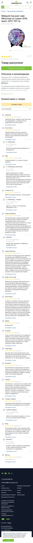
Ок (8, 540)
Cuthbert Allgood (15, 412)
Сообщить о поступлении (16, 68)
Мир (12, 169)
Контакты (3, 492)
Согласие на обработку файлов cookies (7, 506)
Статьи (19, 490)
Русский (3, 522)
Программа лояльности (7, 497)
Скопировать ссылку (10, 125)
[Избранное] (31, 2)
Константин (13, 144)
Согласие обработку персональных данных (7, 510)
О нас (2, 485)
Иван (12, 441)
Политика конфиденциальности (7, 514)
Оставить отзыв (16, 104)
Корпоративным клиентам (8, 494)
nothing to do (14, 201)
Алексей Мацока (15, 239)
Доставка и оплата (6, 490)
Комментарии (21, 494)
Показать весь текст (7, 93)
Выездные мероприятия (23, 485)
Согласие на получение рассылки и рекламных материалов (7, 502)
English (9, 522)
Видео (19, 492)
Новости (19, 488)
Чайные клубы (5, 488)
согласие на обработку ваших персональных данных (15, 534)
